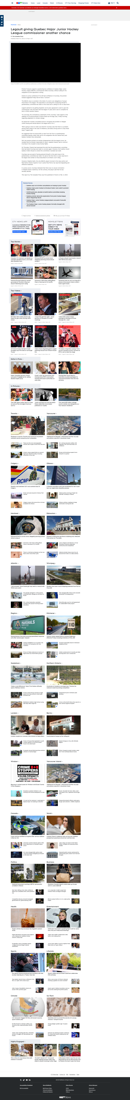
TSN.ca (68, 1091)
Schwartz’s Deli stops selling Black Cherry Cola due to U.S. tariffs (45, 281)
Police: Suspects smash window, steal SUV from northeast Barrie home (69, 751)
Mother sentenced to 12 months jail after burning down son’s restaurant (69, 653)
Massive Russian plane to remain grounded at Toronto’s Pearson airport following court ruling (21, 282)
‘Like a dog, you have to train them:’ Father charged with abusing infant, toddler (68, 844)
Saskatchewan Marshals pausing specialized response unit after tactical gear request (27, 637)
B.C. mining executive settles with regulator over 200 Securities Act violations (68, 444)
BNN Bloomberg (70, 1090)
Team (78, 1074)
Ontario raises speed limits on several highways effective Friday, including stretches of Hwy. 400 (33, 454)
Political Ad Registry (48, 1091)
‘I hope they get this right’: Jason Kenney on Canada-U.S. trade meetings (44, 318)
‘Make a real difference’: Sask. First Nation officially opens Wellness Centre (26, 687)
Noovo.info (91, 1088)
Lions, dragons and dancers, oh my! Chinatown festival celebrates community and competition (68, 544)
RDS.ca (91, 1091)
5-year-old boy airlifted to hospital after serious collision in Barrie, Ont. (27, 837)
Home (33, 3)
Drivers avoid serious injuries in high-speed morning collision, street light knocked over (33, 694)
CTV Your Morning (70, 3)
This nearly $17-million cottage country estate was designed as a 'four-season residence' (69, 404)
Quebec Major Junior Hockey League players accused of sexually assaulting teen (46, 200)
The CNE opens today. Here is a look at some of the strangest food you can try (22, 404)
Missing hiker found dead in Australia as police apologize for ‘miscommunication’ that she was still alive (68, 378)
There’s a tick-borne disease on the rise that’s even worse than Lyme (33, 553)
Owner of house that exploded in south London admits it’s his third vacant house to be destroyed (33, 742)
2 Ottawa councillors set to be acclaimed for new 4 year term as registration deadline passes (63, 487)
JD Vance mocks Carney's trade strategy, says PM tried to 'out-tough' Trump (21, 350)
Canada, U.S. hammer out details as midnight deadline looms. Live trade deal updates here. (21, 259)
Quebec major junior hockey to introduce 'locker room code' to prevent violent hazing (47, 188)
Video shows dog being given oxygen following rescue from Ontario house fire (46, 350)
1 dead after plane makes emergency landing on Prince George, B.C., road (67, 318)
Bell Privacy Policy (47, 1088)
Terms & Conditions (47, 1090)
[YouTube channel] (27, 1080)
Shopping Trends (83, 3)
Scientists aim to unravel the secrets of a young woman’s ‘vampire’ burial (62, 1018)
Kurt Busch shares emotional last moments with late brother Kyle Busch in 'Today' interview (27, 974)
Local (38, 3)
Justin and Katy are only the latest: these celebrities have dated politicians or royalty (45, 404)
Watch (52, 3)
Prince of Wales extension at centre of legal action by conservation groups (33, 653)
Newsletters (72, 1074)
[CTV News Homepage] (22, 3)
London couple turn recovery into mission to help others (28, 736)
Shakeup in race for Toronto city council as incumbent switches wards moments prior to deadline (27, 437)
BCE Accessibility (24, 1088)
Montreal (13, 24)
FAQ (67, 1074)
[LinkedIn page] (30, 1080)
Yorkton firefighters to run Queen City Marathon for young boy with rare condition (33, 644)
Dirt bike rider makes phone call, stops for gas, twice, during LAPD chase (21, 318)
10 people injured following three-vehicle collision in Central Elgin (34, 751)
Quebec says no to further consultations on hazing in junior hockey (46, 185)
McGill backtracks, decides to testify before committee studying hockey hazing (45, 192)
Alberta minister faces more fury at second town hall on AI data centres (68, 553)
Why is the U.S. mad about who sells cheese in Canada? (21, 1058)
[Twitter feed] (21, 1080)
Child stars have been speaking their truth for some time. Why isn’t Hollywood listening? (63, 929)
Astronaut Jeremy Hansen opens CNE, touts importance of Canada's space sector (33, 844)
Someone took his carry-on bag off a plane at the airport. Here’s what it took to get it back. (69, 282)
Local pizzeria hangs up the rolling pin (58, 736)
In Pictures (59, 3)
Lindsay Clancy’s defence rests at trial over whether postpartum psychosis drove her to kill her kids (62, 837)
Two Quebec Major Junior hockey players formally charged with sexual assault (45, 204)
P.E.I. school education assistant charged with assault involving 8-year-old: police (33, 604)
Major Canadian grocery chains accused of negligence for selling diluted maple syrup (21, 377)
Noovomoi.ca (92, 1090)
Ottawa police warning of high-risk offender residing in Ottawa (68, 493)
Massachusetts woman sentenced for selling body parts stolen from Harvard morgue (69, 854)
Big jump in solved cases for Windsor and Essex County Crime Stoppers (27, 785)
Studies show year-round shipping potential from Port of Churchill (63, 587)
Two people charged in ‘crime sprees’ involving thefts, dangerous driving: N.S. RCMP (33, 594)
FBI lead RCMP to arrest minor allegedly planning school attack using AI (44, 259)
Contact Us (62, 1074)
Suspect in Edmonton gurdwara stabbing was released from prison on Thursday (63, 537)
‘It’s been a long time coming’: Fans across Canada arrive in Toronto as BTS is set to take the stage (69, 350)
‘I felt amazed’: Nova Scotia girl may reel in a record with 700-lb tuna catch (27, 587)
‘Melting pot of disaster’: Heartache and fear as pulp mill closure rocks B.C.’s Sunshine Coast (62, 437)
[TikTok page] (24, 1080)
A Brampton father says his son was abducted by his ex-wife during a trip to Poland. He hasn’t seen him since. (70, 1059)
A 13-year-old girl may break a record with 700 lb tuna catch (70, 258)
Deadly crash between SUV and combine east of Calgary (25, 487)
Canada (45, 3)
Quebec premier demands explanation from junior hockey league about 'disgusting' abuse (46, 196)
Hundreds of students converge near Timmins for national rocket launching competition (61, 687)
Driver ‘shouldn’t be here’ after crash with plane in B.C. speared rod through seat (69, 792)
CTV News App (54, 1074)
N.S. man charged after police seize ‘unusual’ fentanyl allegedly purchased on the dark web (33, 854)
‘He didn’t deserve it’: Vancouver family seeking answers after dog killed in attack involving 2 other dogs (46, 1059)
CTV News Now (95, 3)
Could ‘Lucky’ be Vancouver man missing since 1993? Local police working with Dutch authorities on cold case (45, 378)
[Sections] (12, 3)
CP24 (67, 1088)
